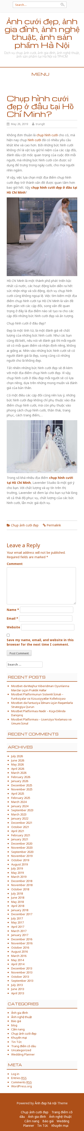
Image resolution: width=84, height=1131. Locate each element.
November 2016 (21, 943)
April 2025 (17, 793)
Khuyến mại (19, 1038)
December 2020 (21, 843)
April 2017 (17, 927)
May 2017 (17, 922)
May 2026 (17, 764)
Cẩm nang (18, 1029)
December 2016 (21, 939)
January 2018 (19, 910)
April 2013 (17, 993)
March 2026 (18, 773)
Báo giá (16, 1021)
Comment (15, 564)
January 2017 (19, 935)
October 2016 (20, 947)
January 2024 (19, 806)
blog (14, 1025)
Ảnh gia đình (19, 1013)
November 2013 (21, 972)
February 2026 (20, 777)
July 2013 (17, 985)
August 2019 (19, 864)
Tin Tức (16, 1042)
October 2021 (20, 827)
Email (12, 618)
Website (13, 627)
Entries (19, 1078)
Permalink (54, 525)
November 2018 (21, 885)
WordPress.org (21, 1086)
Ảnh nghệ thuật (21, 1017)
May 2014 (17, 960)
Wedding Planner (23, 1054)
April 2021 (17, 831)
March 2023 (18, 814)
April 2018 (17, 906)
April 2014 (17, 964)
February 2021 (20, 835)
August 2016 (19, 951)
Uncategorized (21, 1050)
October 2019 (20, 860)
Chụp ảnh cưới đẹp (25, 525)
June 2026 (17, 760)
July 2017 (17, 918)
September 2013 (22, 981)
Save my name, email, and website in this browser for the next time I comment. (40, 642)
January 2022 (19, 818)
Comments (21, 1082)
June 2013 (17, 989)
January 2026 (19, 781)
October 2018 (20, 889)
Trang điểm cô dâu (23, 1046)
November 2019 (21, 856)
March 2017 (18, 931)
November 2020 (21, 848)
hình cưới (34, 140)
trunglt (40, 124)
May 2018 (17, 902)
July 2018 (17, 893)
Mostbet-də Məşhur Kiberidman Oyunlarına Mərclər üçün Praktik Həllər (40, 688)
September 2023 (22, 810)
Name (13, 610)
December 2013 (21, 968)
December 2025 (21, 785)
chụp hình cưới (47, 135)
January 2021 (19, 839)
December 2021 (21, 823)
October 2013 (20, 977)
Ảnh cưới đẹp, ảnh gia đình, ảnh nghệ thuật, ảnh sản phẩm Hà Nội (42, 33)
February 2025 (20, 798)
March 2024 (18, 802)
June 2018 (17, 897)
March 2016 (18, 956)
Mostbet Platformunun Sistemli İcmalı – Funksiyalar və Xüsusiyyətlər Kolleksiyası (38, 696)
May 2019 (17, 873)
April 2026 (17, 769)
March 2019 (18, 877)
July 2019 (17, 868)
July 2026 (17, 756)
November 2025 (21, 789)
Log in (15, 1074)
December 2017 (21, 914)
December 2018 (21, 881)
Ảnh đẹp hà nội (45, 1103)
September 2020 (22, 852)
